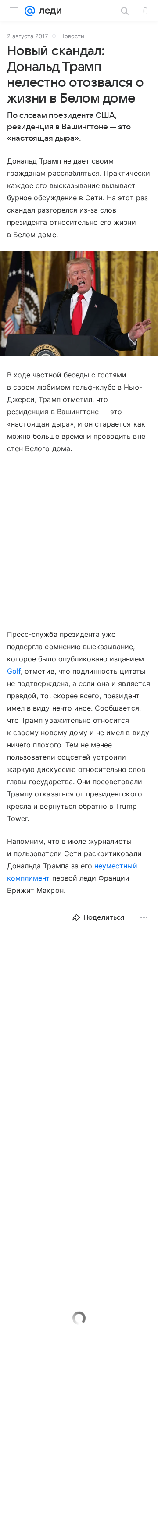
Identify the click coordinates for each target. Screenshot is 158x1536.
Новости (72, 35)
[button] (79, 304)
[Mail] (30, 10)
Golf (14, 671)
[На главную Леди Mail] (48, 10)
